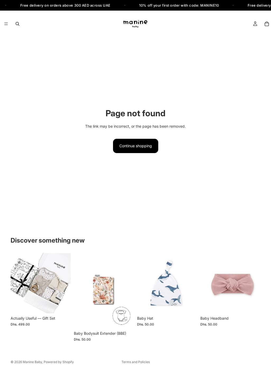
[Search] (17, 24)
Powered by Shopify (59, 362)
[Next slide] (65, 283)
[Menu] (6, 24)
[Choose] (62, 305)
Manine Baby (32, 362)
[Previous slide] (16, 283)
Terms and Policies (135, 362)
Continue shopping (135, 146)
